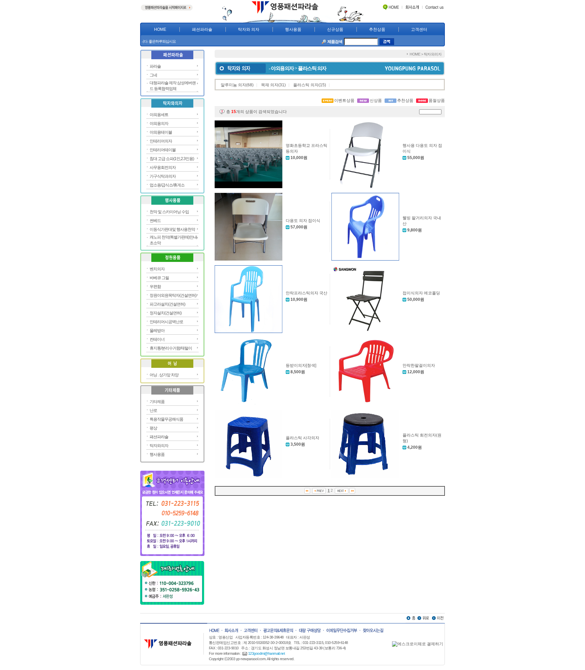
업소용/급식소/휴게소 (167, 185)
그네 (153, 75)
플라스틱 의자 (306, 85)
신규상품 (335, 29)
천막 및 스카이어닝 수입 (169, 211)
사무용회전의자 (163, 167)
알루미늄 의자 (233, 85)
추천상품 (377, 29)
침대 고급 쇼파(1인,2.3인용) (172, 158)
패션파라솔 (202, 29)
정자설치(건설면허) (165, 313)
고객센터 (419, 29)
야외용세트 (159, 114)
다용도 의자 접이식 (303, 220)
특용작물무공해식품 (166, 419)
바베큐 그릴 (159, 277)
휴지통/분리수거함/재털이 (171, 348)
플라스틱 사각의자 (302, 438)
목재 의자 (269, 85)
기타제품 (157, 401)
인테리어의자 (161, 141)
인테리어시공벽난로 (166, 321)
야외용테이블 (161, 132)
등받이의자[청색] (301, 365)
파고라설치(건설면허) (167, 304)
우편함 (155, 286)
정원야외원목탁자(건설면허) (173, 295)
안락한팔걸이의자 (419, 365)
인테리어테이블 (163, 150)
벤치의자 (157, 269)
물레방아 (157, 330)
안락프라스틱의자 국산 (306, 293)
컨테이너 (157, 339)
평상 (153, 428)
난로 (153, 410)
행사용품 (293, 29)
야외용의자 (159, 123)
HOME (160, 29)
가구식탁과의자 (163, 176)
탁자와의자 (159, 445)
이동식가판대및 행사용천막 (172, 229)
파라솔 (155, 66)
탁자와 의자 (248, 29)
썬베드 (155, 220)
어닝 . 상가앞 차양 (164, 375)
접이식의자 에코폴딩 (421, 293)
